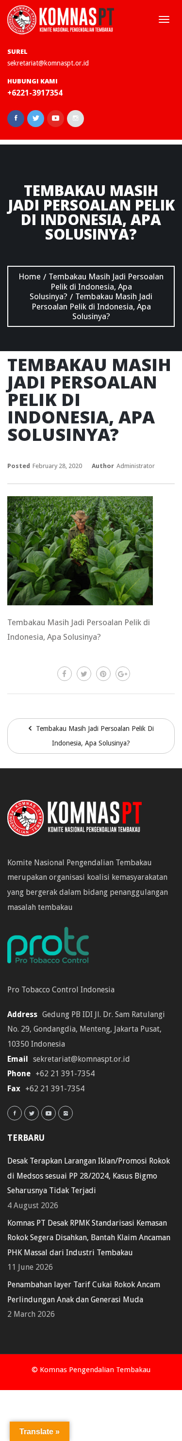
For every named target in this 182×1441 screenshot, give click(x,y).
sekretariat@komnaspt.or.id (48, 63)
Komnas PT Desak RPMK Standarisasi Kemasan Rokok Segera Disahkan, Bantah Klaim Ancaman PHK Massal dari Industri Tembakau (88, 1237)
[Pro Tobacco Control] (53, 948)
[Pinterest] (103, 673)
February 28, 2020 (57, 466)
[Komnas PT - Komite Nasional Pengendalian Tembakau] (60, 19)
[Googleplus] (123, 673)
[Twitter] (84, 673)
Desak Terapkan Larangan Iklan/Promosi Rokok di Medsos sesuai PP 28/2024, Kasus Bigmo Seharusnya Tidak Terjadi (88, 1175)
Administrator (135, 466)
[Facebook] (64, 673)
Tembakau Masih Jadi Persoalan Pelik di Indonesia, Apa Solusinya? (94, 736)
